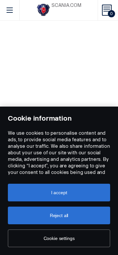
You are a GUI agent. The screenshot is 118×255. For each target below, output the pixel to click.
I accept (59, 192)
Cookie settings (59, 238)
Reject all (59, 215)
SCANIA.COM (66, 5)
